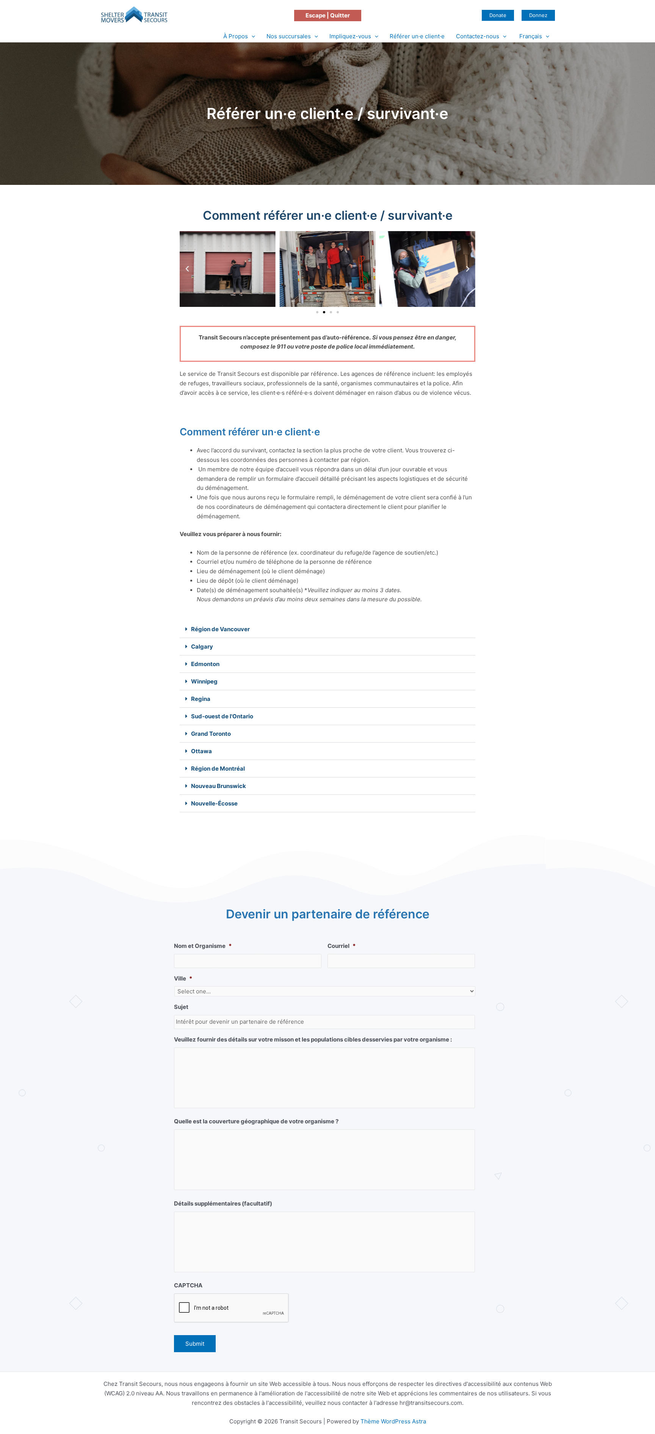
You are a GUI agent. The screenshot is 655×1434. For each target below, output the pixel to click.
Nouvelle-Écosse (214, 803)
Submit (194, 1343)
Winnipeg (204, 681)
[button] (327, 15)
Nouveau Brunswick (218, 786)
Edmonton (205, 664)
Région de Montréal (218, 768)
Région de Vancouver (220, 629)
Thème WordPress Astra (393, 1421)
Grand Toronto (211, 733)
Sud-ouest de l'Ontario (222, 716)
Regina (200, 698)
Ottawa (201, 751)
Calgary (202, 646)
